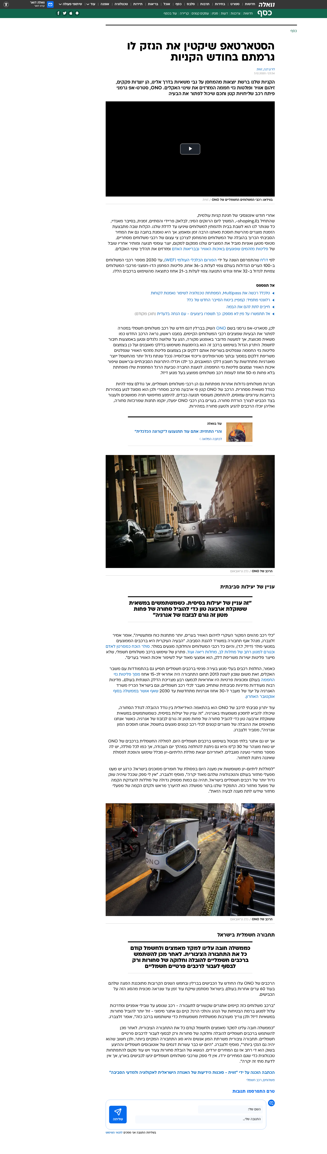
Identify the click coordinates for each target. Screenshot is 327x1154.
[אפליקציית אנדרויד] (77, 13)
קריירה (184, 13)
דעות (224, 13)
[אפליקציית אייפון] (71, 13)
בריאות (153, 4)
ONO (221, 328)
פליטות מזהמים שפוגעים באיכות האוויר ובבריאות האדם (220, 249)
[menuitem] (247, 4)
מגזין (215, 13)
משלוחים (269, 1080)
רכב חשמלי (254, 1080)
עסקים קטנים (200, 13)
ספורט (235, 4)
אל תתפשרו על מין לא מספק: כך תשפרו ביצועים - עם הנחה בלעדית (213, 314)
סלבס (191, 4)
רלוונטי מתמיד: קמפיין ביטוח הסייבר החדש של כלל (228, 300)
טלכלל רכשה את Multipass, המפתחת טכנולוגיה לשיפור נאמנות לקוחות (210, 293)
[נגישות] (6, 4)
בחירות (220, 4)
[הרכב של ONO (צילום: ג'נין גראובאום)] (190, 515)
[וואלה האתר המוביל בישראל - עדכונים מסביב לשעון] (267, 4)
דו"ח (264, 260)
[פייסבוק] (58, 13)
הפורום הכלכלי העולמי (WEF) (190, 260)
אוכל (167, 4)
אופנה (105, 4)
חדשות (250, 4)
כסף (179, 4)
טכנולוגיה (121, 4)
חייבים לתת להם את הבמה (248, 307)
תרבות (205, 4)
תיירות (138, 4)
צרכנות (235, 13)
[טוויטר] (64, 13)
